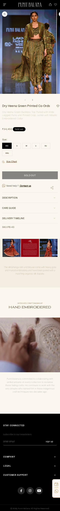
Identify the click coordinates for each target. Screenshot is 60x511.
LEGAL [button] (7, 466)
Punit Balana (24, 508)
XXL (9, 154)
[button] (4, 4)
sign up (49, 441)
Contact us (25, 185)
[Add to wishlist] (56, 106)
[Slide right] (32, 100)
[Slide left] (25, 100)
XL (47, 146)
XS (9, 146)
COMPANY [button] (9, 456)
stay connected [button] (14, 425)
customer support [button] (15, 475)
